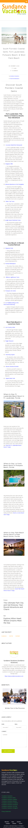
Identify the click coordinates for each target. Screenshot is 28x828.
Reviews (14, 823)
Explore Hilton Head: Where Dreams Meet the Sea (13, 620)
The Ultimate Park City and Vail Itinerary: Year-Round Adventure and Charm (13, 606)
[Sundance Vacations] (14, 9)
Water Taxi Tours (10, 201)
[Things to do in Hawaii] (14, 696)
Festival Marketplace (10, 263)
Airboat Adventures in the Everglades (14, 184)
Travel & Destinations (14, 78)
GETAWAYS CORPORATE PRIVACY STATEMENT (13, 826)
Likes (14, 68)
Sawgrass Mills (9, 164)
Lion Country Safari (10, 327)
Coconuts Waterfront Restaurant (14, 145)
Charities (19, 821)
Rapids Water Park (10, 378)
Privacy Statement (6, 811)
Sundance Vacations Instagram (10, 808)
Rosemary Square (10, 354)
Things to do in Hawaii (12, 708)
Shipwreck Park (9, 248)
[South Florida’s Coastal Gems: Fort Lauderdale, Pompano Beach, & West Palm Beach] (14, 35)
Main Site (7, 821)
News (13, 821)
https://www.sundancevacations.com (14, 676)
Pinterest (17, 636)
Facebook (4, 636)
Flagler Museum (9, 341)
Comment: (4, 731)
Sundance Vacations (7, 796)
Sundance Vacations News (9, 797)
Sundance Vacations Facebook (10, 804)
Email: (16, 724)
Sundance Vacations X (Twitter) (10, 803)
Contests (8, 823)
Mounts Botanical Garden (12, 366)
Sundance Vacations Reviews (9, 801)
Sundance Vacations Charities (9, 799)
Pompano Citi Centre (10, 291)
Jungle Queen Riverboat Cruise (13, 220)
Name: (3, 724)
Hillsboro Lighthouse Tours (12, 277)
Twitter (11, 636)
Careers (20, 823)
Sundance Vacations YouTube (9, 806)
